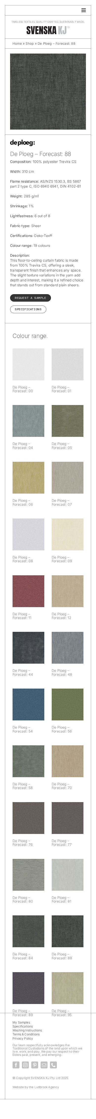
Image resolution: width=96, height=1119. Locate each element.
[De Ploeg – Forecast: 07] (67, 478)
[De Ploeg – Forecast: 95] (67, 988)
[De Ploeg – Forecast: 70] (67, 761)
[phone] (53, 1064)
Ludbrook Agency (46, 1087)
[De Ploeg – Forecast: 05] (67, 421)
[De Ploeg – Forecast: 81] (67, 875)
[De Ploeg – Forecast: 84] (28, 931)
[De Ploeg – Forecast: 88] (67, 931)
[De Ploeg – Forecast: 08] (28, 534)
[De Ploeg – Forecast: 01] (67, 364)
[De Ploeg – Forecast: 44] (28, 648)
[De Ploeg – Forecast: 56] (67, 704)
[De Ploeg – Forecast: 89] (28, 988)
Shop (30, 43)
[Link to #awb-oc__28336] (83, 10)
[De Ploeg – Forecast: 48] (67, 648)
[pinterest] (34, 1064)
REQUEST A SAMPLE (30, 298)
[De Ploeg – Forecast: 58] (28, 761)
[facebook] (16, 1064)
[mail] (44, 1064)
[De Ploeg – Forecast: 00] (28, 364)
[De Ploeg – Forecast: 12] (67, 591)
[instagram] (25, 1064)
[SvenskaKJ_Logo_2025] (48, 27)
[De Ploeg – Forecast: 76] (28, 818)
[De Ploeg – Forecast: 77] (67, 818)
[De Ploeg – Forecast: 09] (67, 534)
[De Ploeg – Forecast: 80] (28, 875)
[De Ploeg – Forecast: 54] (28, 704)
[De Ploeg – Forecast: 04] (28, 421)
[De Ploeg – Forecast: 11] (28, 591)
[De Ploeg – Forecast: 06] (28, 478)
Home (17, 43)
